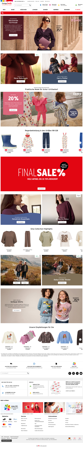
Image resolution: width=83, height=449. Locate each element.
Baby (13, 9)
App (35, 423)
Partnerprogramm (52, 424)
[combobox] (21, 5)
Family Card (37, 1)
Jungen (34, 9)
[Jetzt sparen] (41, 109)
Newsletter (42, 1)
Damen (45, 9)
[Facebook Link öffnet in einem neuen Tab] (69, 373)
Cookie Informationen (39, 430)
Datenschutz (6, 436)
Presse (66, 422)
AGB (2, 436)
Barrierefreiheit (14, 438)
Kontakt (67, 418)
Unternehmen (51, 422)
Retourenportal (38, 418)
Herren (55, 9)
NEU (4, 9)
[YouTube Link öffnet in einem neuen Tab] (81, 373)
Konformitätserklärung (69, 426)
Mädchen (23, 9)
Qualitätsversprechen (30, 1)
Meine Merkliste (24, 430)
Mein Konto (23, 428)
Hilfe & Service (47, 1)
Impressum (3, 438)
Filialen (66, 420)
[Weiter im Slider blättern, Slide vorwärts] (80, 143)
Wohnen (67, 9)
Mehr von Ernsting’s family (19, 1)
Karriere (50, 420)
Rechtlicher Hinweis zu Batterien (72, 424)
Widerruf (8, 438)
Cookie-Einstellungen (14, 436)
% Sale (77, 9)
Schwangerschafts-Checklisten (38, 426)
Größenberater (24, 425)
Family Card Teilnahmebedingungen (39, 421)
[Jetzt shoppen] (41, 33)
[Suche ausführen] (30, 5)
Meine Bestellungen (39, 428)
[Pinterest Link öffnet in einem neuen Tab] (77, 373)
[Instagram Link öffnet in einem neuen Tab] (73, 373)
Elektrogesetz (51, 426)
